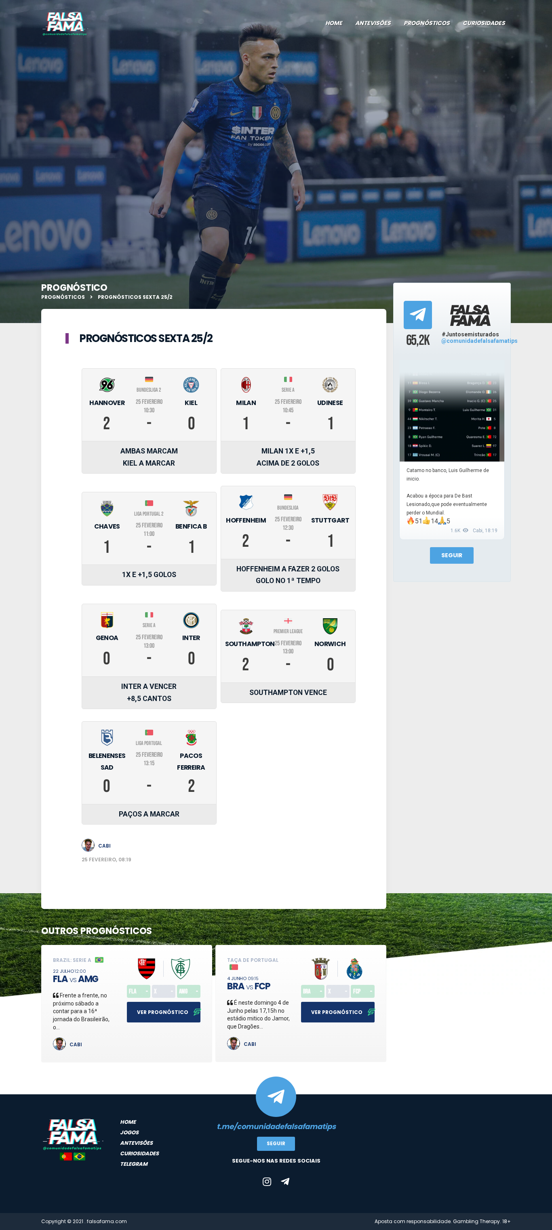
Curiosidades (484, 23)
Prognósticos (427, 23)
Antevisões (373, 23)
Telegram (133, 1164)
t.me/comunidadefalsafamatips (276, 1126)
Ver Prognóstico (163, 1012)
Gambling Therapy (476, 1221)
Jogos (129, 1132)
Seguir (451, 555)
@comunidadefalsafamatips (479, 341)
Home (333, 23)
